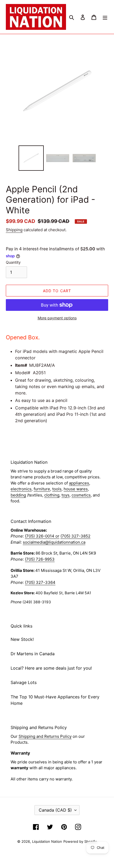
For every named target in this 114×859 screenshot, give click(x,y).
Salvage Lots (24, 682)
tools (57, 488)
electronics (21, 488)
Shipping (14, 229)
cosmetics (81, 495)
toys (65, 495)
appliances (79, 483)
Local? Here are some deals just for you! (51, 668)
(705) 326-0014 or (42, 536)
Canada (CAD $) (55, 810)
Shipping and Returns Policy (45, 736)
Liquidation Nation (47, 841)
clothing (51, 495)
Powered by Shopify (80, 841)
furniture (42, 488)
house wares (76, 488)
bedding (18, 495)
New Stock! (22, 639)
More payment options (57, 318)
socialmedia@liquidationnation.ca (54, 542)
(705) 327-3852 (75, 536)
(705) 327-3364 (40, 582)
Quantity (13, 262)
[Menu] (105, 17)
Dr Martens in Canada (33, 653)
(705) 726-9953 (40, 559)
